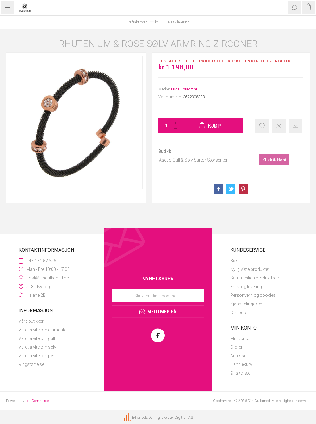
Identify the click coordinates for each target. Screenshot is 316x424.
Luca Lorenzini (184, 89)
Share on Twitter (230, 189)
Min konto (240, 338)
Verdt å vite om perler (39, 355)
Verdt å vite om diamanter (43, 329)
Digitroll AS (184, 417)
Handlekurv (241, 364)
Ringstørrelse (31, 364)
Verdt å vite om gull (37, 338)
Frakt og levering (246, 286)
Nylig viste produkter (249, 269)
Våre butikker (31, 321)
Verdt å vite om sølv (37, 347)
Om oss (238, 312)
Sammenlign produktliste (254, 277)
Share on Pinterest (243, 189)
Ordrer (236, 347)
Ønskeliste (240, 373)
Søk (234, 260)
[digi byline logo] (127, 417)
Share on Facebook (218, 189)
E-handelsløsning (146, 417)
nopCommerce (37, 401)
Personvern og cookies (253, 295)
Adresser (239, 355)
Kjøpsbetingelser (246, 303)
